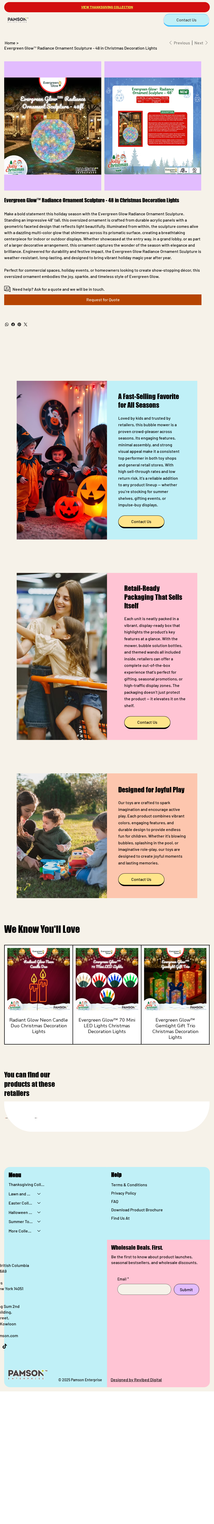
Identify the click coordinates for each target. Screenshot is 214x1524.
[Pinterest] (19, 324)
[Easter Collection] (39, 1203)
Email (123, 1279)
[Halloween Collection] (39, 1212)
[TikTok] (5, 1346)
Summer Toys (21, 1221)
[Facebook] (13, 324)
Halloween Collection (21, 1212)
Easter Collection (21, 1202)
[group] (107, 995)
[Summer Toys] (39, 1221)
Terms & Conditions (129, 1184)
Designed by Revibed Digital (136, 1379)
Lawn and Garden (21, 1193)
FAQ (114, 1201)
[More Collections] (39, 1231)
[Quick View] (39, 979)
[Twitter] (25, 324)
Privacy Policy (123, 1192)
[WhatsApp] (6, 324)
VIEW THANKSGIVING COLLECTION (107, 7)
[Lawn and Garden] (39, 1194)
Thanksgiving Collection (27, 1184)
